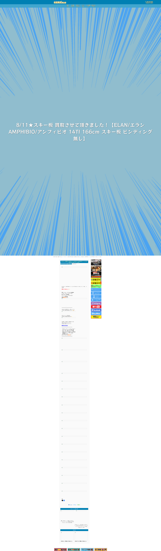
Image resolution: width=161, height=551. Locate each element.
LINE (79, 504)
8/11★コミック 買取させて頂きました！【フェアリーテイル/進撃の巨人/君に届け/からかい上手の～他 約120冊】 (67, 521)
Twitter (75, 504)
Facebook (70, 504)
